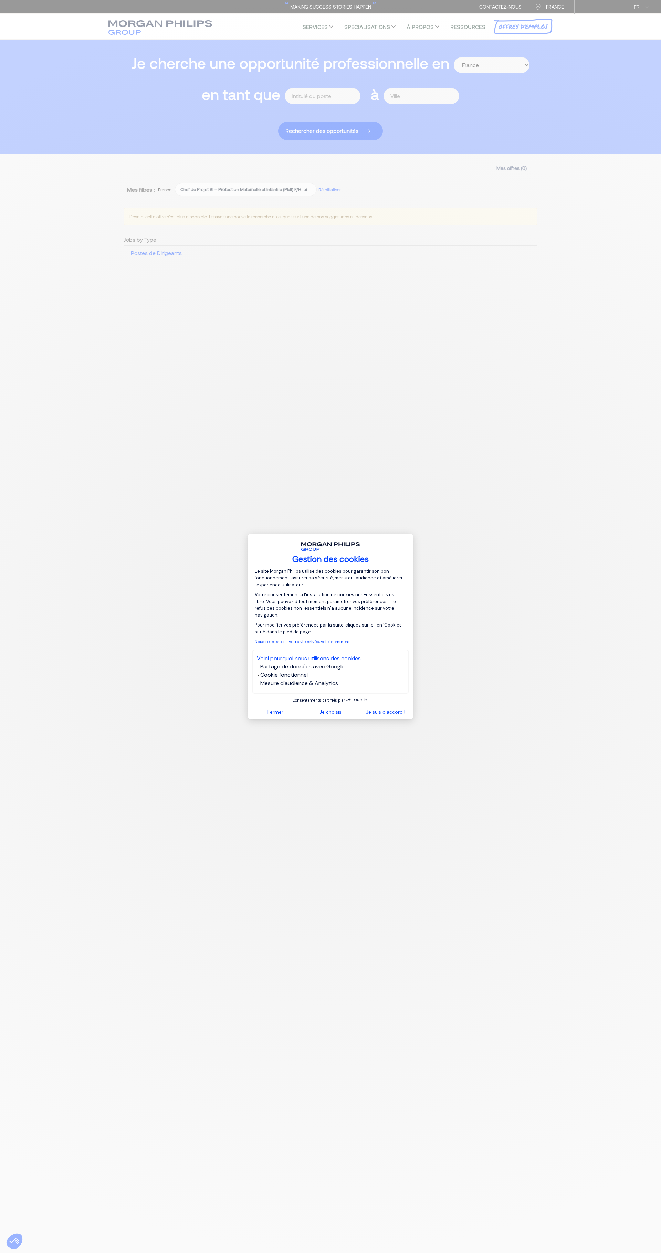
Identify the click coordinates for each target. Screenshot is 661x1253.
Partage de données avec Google (302, 666)
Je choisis (330, 712)
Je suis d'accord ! (385, 712)
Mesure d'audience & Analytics (299, 683)
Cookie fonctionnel (284, 674)
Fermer (275, 712)
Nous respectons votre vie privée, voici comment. (302, 641)
